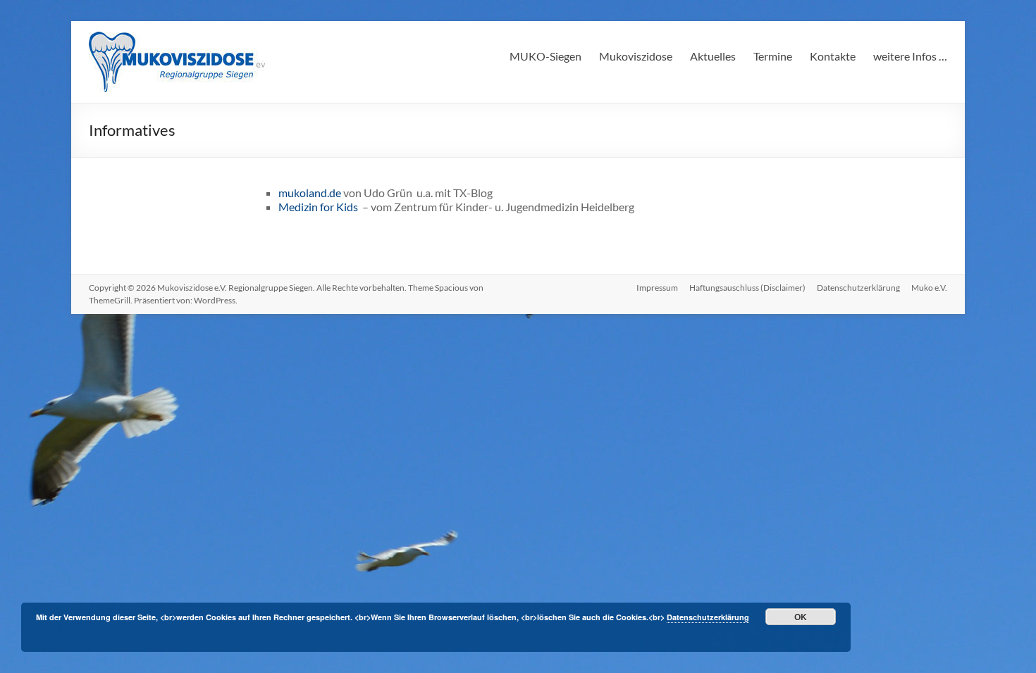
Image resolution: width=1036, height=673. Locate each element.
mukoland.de (310, 192)
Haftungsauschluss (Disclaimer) (747, 287)
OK (800, 616)
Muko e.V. (929, 287)
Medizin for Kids (319, 206)
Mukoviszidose (635, 56)
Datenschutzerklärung (858, 287)
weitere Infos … (910, 56)
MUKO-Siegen (545, 56)
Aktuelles (713, 56)
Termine (772, 56)
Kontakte (833, 56)
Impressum (657, 287)
